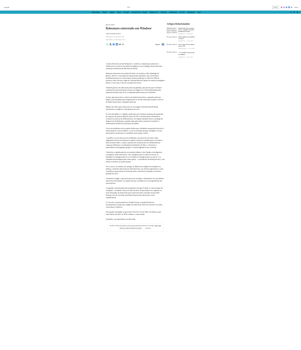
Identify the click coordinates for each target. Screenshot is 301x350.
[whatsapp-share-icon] (107, 45)
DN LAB (182, 12)
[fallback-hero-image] (172, 30)
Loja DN (6, 7)
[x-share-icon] (110, 45)
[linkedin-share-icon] (117, 45)
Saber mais (157, 225)
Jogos (199, 12)
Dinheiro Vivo (154, 12)
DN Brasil (163, 12)
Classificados (191, 12)
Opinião (112, 12)
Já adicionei (148, 228)
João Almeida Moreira (113, 33)
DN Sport (126, 12)
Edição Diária (96, 12)
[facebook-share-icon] (113, 45)
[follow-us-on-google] (163, 44)
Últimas (104, 12)
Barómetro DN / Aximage (139, 12)
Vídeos (119, 12)
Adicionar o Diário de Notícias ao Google (130, 228)
